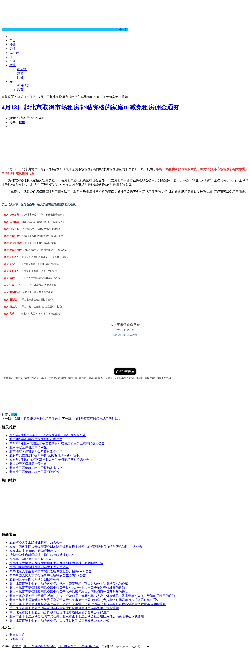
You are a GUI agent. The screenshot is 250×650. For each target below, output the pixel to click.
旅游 (20, 73)
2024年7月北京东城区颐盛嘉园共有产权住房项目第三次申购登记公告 (57, 443)
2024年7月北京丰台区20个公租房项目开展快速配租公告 (47, 435)
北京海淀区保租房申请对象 (28, 447)
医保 (12, 48)
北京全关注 (17, 635)
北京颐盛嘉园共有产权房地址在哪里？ (35, 439)
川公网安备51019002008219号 (78, 646)
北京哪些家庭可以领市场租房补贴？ (96, 418)
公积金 (14, 52)
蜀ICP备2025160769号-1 (39, 646)
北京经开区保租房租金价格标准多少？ (35, 467)
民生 (12, 81)
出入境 (22, 69)
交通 (12, 65)
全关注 (123, 29)
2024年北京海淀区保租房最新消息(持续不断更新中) (44, 455)
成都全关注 (17, 639)
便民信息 (23, 85)
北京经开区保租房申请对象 (28, 463)
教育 (20, 89)
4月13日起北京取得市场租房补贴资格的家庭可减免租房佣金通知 (91, 107)
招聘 (12, 61)
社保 (12, 44)
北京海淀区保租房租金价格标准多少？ (35, 451)
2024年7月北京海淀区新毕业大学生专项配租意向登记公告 (49, 459)
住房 (12, 57)
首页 (12, 40)
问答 (20, 77)
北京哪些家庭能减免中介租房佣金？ (36, 418)
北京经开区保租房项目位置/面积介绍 (34, 472)
